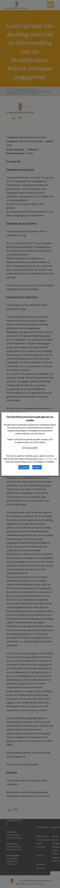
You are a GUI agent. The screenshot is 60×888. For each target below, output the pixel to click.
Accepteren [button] (24, 467)
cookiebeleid (48, 459)
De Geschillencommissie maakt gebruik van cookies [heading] (30, 418)
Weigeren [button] (37, 467)
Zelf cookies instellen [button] (30, 448)
